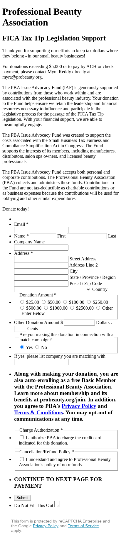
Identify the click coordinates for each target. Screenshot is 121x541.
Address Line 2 (83, 264)
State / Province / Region (93, 277)
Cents (32, 328)
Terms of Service (83, 525)
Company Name (29, 241)
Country (99, 289)
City (74, 271)
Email (21, 224)
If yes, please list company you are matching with (59, 356)
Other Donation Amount (37, 322)
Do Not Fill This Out (33, 505)
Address (23, 253)
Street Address (83, 258)
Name (21, 235)
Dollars (103, 322)
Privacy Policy (79, 406)
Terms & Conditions (38, 412)
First (61, 235)
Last (112, 235)
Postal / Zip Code (86, 283)
